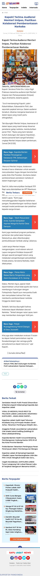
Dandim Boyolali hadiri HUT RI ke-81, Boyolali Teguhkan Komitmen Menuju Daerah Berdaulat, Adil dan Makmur (14, 519)
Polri (5, 374)
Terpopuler (14, 8)
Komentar (21, 392)
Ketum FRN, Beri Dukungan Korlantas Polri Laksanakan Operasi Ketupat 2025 (20, 365)
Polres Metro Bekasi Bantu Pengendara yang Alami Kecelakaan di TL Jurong (17, 275)
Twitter (25, 561)
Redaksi (12, 563)
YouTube (29, 561)
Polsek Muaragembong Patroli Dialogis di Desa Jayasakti (17, 327)
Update (28, 192)
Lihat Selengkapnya (19, 539)
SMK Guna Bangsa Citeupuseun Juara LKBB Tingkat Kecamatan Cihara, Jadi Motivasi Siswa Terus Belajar (14, 498)
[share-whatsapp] (21, 386)
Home (4, 8)
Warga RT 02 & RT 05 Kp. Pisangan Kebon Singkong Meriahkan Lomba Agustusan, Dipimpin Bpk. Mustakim (14, 508)
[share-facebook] (14, 386)
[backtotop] (20, 548)
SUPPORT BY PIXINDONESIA (11, 575)
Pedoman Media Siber (23, 563)
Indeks (24, 8)
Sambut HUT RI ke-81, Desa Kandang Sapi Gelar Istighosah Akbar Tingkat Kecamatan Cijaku (14, 529)
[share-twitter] (18, 386)
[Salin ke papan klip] (25, 386)
